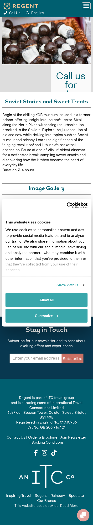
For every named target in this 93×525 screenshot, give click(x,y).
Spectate (76, 495)
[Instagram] (44, 453)
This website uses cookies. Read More (46, 506)
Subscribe (72, 358)
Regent (41, 495)
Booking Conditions (47, 442)
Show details (67, 285)
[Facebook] (36, 453)
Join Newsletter (73, 437)
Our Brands (46, 500)
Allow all (46, 300)
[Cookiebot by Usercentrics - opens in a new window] (67, 205)
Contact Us (16, 437)
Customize (44, 315)
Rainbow (58, 495)
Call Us (14, 13)
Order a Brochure (42, 437)
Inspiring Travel (18, 495)
